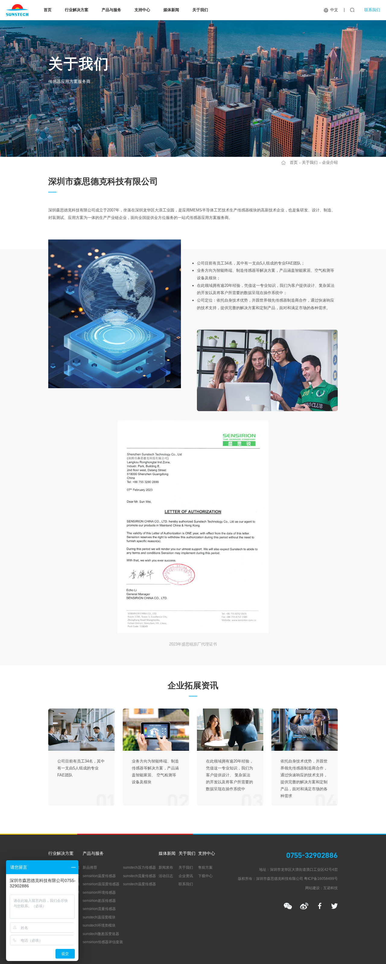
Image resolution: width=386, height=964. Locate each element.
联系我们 (372, 10)
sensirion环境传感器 (99, 892)
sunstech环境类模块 (99, 925)
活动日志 (166, 876)
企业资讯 (186, 876)
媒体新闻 (171, 10)
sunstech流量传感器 (139, 876)
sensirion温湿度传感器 (101, 884)
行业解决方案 (76, 10)
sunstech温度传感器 (139, 884)
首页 (48, 10)
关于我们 (200, 10)
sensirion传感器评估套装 (103, 942)
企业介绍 (330, 162)
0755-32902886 (312, 855)
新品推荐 (90, 867)
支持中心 (142, 10)
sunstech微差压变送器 (101, 934)
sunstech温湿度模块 (99, 917)
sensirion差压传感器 (99, 901)
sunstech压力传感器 (139, 867)
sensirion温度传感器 (99, 876)
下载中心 (205, 876)
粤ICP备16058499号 (321, 879)
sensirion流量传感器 (99, 909)
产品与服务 (111, 10)
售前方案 (205, 867)
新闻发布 (166, 867)
